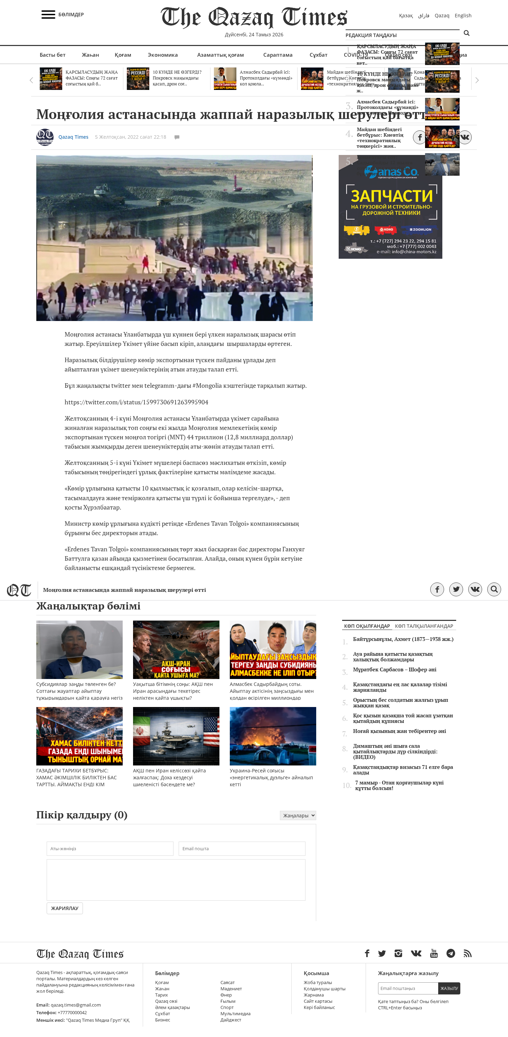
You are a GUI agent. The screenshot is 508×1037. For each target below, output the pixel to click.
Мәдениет (231, 989)
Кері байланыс (319, 1007)
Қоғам (123, 54)
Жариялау (64, 908)
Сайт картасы (318, 1001)
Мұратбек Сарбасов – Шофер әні (394, 669)
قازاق (424, 15)
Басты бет (53, 54)
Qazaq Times (73, 137)
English (463, 15)
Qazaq (442, 15)
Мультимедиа (235, 1014)
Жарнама (314, 995)
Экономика (163, 54)
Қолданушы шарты (325, 989)
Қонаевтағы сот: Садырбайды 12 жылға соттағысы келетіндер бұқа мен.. (385, 165)
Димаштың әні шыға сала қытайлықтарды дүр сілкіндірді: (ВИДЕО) (395, 751)
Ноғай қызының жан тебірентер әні (399, 731)
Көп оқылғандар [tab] (367, 626)
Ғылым (228, 1001)
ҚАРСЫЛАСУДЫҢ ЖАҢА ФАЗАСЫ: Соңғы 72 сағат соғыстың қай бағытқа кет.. (387, 55)
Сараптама (278, 54)
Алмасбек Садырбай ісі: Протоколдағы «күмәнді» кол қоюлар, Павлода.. (387, 107)
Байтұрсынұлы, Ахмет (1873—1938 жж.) (403, 639)
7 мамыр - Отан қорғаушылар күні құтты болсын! (399, 785)
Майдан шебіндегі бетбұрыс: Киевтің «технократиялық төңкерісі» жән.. (380, 138)
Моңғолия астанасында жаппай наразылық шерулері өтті (124, 590)
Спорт (227, 1007)
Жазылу (449, 988)
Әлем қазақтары (172, 1007)
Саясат (227, 982)
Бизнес (162, 1020)
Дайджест (230, 1020)
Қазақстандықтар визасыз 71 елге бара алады (403, 770)
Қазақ (406, 15)
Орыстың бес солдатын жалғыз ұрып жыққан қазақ (400, 702)
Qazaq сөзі (166, 1001)
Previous (31, 80)
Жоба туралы (318, 982)
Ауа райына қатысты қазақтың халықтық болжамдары (393, 656)
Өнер (226, 995)
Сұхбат (319, 54)
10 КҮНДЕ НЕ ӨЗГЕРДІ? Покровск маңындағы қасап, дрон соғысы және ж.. (388, 82)
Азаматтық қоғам (220, 54)
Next (476, 80)
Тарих (161, 995)
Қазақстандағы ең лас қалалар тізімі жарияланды (400, 687)
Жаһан (90, 54)
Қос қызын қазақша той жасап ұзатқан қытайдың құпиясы (403, 718)
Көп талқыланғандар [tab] (424, 626)
